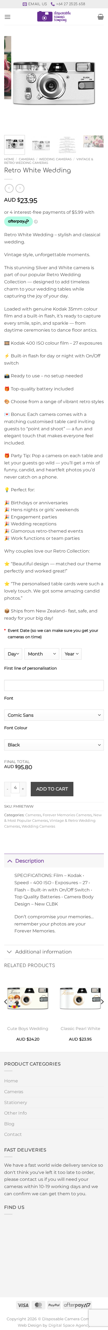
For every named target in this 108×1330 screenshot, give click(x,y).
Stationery (15, 1102)
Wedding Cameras (55, 159)
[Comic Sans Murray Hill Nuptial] (54, 715)
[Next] (95, 83)
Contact (13, 1134)
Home (9, 159)
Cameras (27, 159)
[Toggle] (9, 861)
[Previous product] (20, 188)
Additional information (43, 952)
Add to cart (52, 789)
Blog (9, 1123)
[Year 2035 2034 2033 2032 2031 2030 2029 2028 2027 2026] (71, 653)
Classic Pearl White (80, 1028)
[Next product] (9, 188)
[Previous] (13, 83)
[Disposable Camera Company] (54, 16)
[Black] (54, 745)
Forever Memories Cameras (67, 815)
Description (29, 861)
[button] (7, 17)
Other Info (15, 1113)
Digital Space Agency (69, 1325)
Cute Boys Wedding (27, 1028)
